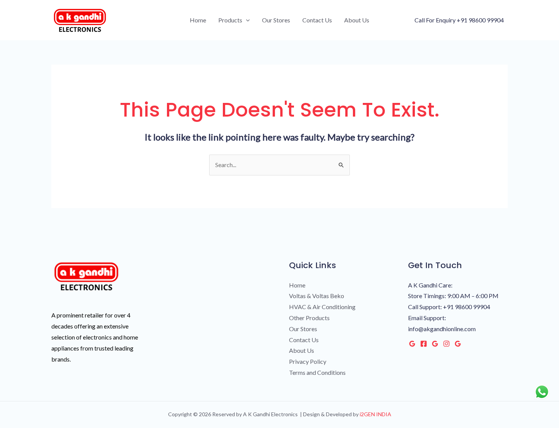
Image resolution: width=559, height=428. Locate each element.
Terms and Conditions (317, 372)
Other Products (309, 317)
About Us (356, 20)
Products (230, 20)
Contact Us (317, 20)
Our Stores (276, 20)
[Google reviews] (435, 343)
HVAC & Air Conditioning (322, 306)
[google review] (457, 343)
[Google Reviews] (412, 343)
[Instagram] (446, 343)
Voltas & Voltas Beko (316, 295)
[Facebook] (423, 343)
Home (198, 20)
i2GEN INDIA (375, 414)
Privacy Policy (307, 361)
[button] (246, 20)
